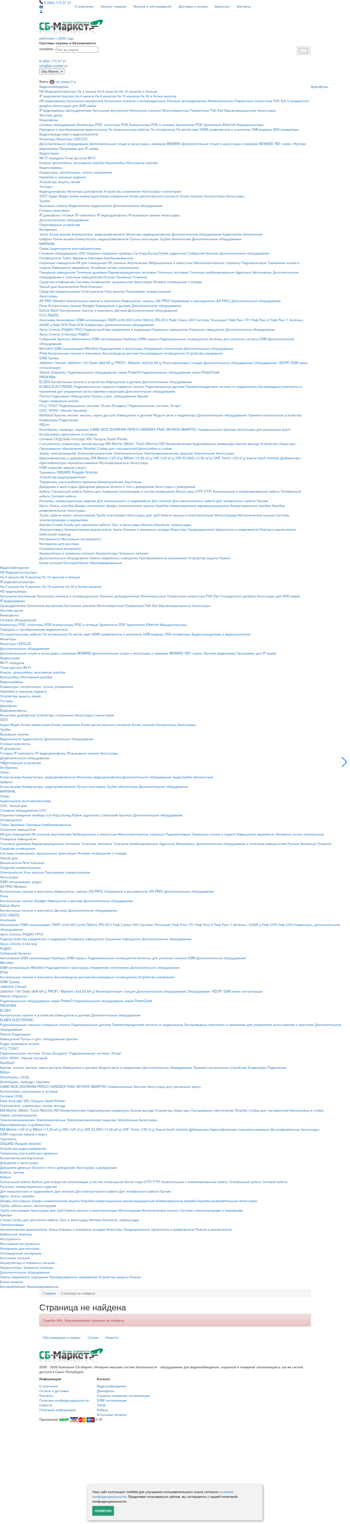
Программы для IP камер (79, 148)
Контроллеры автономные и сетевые (68, 434)
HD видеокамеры (52, 100)
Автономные (262, 272)
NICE (104, 429)
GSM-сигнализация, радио (21, 881)
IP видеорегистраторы (56, 96)
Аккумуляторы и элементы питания (67, 553)
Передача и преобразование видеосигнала (73, 129)
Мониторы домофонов (85, 191)
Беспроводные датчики (121, 353)
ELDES (44, 381)
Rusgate (78, 472)
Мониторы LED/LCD (71, 138)
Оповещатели (50, 257)
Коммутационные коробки (250, 505)
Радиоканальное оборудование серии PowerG (103, 372)
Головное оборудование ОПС (62, 253)
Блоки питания (191, 196)
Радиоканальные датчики (165, 386)
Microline (46, 348)
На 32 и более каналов (158, 96)
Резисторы (178, 529)
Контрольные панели (64, 305)
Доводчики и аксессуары (58, 486)
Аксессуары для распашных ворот (264, 429)
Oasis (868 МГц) (101, 362)
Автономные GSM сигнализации (96, 338)
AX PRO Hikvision (52, 300)
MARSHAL (47, 243)
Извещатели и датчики (113, 305)
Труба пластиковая (111, 515)
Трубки (44, 200)
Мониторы (47, 138)
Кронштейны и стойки (155, 448)
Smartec (91, 472)
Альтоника (47, 319)
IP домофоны (49, 215)
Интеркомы (48, 229)
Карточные (133, 481)
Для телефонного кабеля (236, 500)
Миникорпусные (220, 100)
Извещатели (80, 396)
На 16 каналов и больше (138, 91)
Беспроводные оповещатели (162, 353)
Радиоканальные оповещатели (183, 338)
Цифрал (45, 238)
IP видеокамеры (52, 110)
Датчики (121, 310)
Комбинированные (118, 257)
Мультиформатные (114, 462)
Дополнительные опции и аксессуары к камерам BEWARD (135, 143)
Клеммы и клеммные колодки (146, 529)
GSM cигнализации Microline (76, 348)
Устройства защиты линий (59, 181)
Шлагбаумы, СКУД (14, 1076)
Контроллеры (214, 196)
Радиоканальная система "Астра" (155, 405)
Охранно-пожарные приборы (109, 253)
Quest (111, 438)
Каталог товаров (113, 6)
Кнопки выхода (247, 443)
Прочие (262, 500)
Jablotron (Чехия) (52, 362)
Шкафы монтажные (90, 505)
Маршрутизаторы (250, 124)
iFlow (43, 353)
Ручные (109, 277)
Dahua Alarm (49, 310)
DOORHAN (117, 429)
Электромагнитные (128, 453)
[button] (344, 762)
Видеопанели (79, 205)
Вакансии (222, 6)
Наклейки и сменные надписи (62, 177)
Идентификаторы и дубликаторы (64, 457)
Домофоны (319, 86)
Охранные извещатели (57, 262)
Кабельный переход (55, 534)
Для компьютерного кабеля (193, 500)
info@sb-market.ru (53, 65)
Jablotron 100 (77, 362)
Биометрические (179, 443)
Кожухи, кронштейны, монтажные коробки (72, 162)
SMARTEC (189, 429)
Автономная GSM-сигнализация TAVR (86, 319)
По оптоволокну (162, 129)
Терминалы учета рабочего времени (68, 481)
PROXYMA (47, 377)
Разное (224, 557)
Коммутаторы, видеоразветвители (98, 234)
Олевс (44, 248)
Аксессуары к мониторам (161, 191)
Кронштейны (115, 162)
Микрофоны (48, 119)
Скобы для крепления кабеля (87, 524)
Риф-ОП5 (60, 324)
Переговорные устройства (59, 224)
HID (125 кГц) (164, 457)
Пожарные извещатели (57, 272)
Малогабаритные (175, 110)
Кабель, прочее (12, 1172)
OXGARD (64, 472)
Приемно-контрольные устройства (274, 415)
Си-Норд (140, 253)
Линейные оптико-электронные (114, 267)
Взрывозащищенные (240, 110)
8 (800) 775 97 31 (57, 2)
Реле (84, 286)
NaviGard (46, 415)
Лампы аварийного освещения (114, 557)
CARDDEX (148, 429)
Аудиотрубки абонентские (242, 234)
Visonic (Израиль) (52, 372)
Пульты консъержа (144, 238)
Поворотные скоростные (253, 100)
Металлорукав (226, 515)
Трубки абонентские (175, 238)
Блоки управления (114, 196)
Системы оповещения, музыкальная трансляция (114, 281)
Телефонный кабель (245, 1181)
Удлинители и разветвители (237, 529)
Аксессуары (267, 110)
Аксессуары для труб (143, 515)
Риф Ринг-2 (260, 319)
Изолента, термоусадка (172, 524)
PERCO (133, 429)
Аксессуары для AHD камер (74, 105)
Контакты (244, 6)
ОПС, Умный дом (13, 805)
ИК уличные (117, 262)
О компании (84, 6)
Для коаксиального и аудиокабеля (124, 500)
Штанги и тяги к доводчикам (132, 486)
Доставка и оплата (193, 6)
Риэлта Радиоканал (54, 396)
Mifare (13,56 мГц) (138, 457)
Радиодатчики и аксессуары (121, 348)
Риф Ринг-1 (279, 319)
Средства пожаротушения (59, 291)
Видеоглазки (49, 153)
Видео (64, 196)
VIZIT (43, 196)
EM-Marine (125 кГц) (107, 457)
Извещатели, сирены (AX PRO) (145, 300)
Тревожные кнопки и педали (213, 834)
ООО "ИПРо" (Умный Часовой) (63, 410)
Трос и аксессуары (125, 524)
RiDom (44, 424)
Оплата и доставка (54, 1390)
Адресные (243, 272)
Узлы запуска (114, 291)
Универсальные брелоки (217, 429)
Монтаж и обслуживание (152, 6)
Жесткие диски (50, 115)
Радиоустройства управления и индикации (117, 329)
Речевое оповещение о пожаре (177, 281)
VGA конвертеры (286, 129)
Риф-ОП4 (76, 324)
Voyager (88, 305)
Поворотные (199, 110)
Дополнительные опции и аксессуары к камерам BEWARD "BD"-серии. (237, 143)
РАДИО (83, 334)
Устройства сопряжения (122, 191)
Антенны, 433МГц (247, 924)
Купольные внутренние (85, 100)
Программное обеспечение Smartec (67, 448)
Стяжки (57, 524)
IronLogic (78, 438)
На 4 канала (86, 91)
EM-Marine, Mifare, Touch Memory (131, 443)
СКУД (101, 1405)
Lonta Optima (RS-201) (150, 319)
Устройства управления (204, 353)
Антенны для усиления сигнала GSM (238, 338)
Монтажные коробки (142, 162)
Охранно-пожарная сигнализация (123, 1395)
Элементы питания (134, 553)
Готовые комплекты (54, 210)
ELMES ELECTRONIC (56, 386)
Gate (66, 438)
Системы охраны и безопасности (67, 42)
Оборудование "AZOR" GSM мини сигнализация (225, 991)
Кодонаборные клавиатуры (214, 443)
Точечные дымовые (91, 272)
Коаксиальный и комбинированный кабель (246, 491)
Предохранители (201, 529)
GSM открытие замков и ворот (62, 467)
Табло (66, 257)
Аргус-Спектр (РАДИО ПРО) (61, 329)
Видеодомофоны (52, 191)
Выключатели (68, 286)
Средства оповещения (57, 281)
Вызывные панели (53, 205)
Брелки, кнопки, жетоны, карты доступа (85, 415)
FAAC (161, 429)
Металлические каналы (256, 515)
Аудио (53, 196)
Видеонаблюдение (54, 86)
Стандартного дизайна (238, 596)
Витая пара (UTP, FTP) (194, 491)
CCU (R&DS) (49, 315)
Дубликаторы (290, 457)
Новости (111, 1337)
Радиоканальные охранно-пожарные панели (109, 386)
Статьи (93, 1337)
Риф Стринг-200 (182, 319)
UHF (217, 457)
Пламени (140, 277)
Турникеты (47, 472)
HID (162, 443)
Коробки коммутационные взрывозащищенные (192, 505)
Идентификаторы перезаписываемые (68, 462)
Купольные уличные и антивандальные (135, 100)
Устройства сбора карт (277, 443)
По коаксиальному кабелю (129, 129)
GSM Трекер (49, 357)
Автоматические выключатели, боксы (93, 529)
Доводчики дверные (94, 486)
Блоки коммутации (84, 196)
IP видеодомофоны (112, 215)
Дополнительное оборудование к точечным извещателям (241, 843)
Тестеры (45, 186)
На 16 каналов (128, 96)
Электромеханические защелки (168, 453)
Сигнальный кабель (66, 491)
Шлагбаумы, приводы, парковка (64, 429)
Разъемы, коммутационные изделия (67, 500)
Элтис (44, 234)
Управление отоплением (163, 348)
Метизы (147, 524)
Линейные (124, 277)
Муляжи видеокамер (220, 653)
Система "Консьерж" (211, 319)
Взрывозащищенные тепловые (132, 272)
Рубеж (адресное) (173, 253)
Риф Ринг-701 (239, 319)
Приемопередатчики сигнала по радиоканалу (221, 386)
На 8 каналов (107, 91)
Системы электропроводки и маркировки (211, 1210)
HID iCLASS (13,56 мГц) (194, 457)
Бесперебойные (76, 562)
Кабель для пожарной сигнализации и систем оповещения (129, 491)
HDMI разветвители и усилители (225, 129)
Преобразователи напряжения (163, 557)
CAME (95, 429)
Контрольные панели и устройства (78, 381)
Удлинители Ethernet (219, 124)
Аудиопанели (101, 205)
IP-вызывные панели (144, 215)
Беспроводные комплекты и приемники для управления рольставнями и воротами (249, 1024)
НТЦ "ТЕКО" (48, 405)
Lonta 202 (124, 319)
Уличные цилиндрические (187, 100)
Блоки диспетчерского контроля (154, 196)
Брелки (142, 396)
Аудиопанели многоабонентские (75, 248)
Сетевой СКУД (50, 438)
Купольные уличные (145, 110)
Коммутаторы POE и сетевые (152, 124)
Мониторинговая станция (183, 362)
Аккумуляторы (106, 553)
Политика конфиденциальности (64, 1400)
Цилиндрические (78, 110)
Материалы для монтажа (59, 543)
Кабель (44, 491)
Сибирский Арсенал (203, 253)
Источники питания (15, 1257)
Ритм (43, 305)
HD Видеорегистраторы (57, 91)
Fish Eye (279, 100)
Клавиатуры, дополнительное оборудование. (120, 324)
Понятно (103, 1510)
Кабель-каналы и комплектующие (187, 515)
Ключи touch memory (263, 457)
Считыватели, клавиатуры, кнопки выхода (72, 443)
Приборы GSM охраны (140, 338)
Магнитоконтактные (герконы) (217, 262)
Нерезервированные (106, 562)
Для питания (161, 500)
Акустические (137, 262)
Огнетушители (92, 291)
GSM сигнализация (112, 1400)
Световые (95, 257)
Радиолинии (68, 419)
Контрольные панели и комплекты (93, 300)
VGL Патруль (96, 438)
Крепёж (45, 524)
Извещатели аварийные (70, 267)
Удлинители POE (189, 124)
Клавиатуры (48, 419)
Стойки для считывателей (117, 448)
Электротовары (51, 529)
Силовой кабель (63, 496)
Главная (49, 1293)
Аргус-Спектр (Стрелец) (58, 334)
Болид (153, 253)
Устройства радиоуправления (62, 477)
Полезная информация (57, 1409)
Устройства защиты (203, 557)
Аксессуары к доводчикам (175, 486)
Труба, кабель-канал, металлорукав (67, 515)
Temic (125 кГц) (233, 457)
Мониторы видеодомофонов (148, 234)
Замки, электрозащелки (57, 453)
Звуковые (79, 257)
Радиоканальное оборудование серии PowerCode (180, 372)
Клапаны (95, 286)
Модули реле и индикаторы (174, 415)
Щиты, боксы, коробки (56, 505)
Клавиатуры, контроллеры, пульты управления (75, 172)
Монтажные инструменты (81, 538)
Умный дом (48, 286)
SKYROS (173, 429)
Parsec (122, 438)
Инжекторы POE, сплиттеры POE (102, 124)
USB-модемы (261, 129)
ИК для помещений (91, 262)
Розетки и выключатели (278, 529)
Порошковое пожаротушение (148, 291)
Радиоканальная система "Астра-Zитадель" (93, 405)
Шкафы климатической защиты (130, 505)
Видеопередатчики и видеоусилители (68, 134)
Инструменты (49, 538)
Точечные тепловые (173, 272)
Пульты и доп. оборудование (113, 396)
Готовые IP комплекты (78, 215)
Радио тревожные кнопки (59, 400)
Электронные (204, 453)
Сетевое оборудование (57, 124)
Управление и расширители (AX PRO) (200, 300)
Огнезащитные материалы (60, 548)
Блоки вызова (60, 234)
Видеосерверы (50, 167)
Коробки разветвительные (217, 1200)
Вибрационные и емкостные (171, 262)
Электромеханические (94, 453)
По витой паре (187, 129)
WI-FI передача (51, 157)
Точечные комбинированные (212, 272)
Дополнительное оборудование (64, 143)
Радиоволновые (254, 262)
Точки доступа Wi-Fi (80, 157)
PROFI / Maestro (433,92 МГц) (138, 362)
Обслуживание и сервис (61, 1337)
